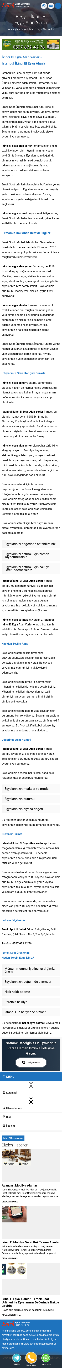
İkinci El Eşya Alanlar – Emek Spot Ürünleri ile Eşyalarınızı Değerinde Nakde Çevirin (30, 1302)
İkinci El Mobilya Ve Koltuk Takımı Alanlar (31, 1242)
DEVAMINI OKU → (11, 1201)
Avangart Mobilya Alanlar (19, 1185)
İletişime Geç (33, 1062)
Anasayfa (13, 29)
